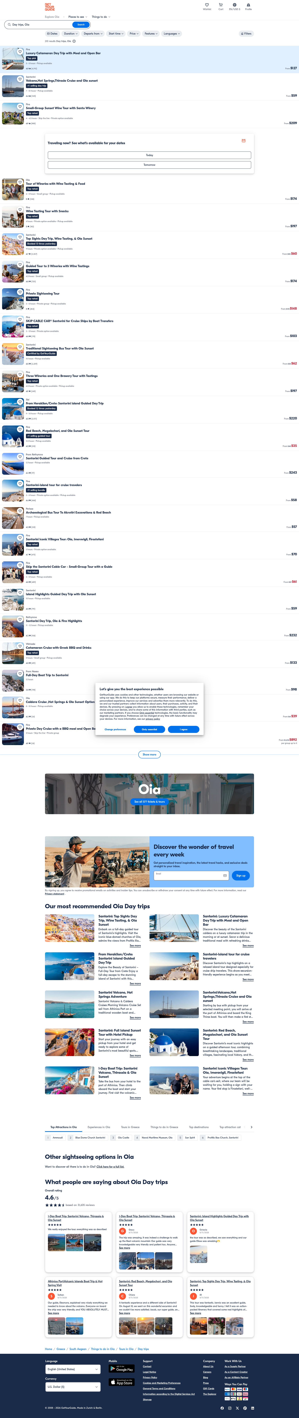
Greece (61, 1349)
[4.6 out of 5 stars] (55, 1205)
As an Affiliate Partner (236, 1377)
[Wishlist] (207, 5)
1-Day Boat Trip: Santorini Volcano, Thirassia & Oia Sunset (76, 1218)
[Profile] (248, 5)
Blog (205, 1377)
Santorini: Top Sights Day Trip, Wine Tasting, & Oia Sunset (220, 1283)
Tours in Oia (126, 1349)
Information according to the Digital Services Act (169, 1394)
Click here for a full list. (110, 1166)
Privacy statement (54, 893)
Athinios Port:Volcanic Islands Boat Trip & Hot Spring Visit (75, 1283)
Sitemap (147, 1399)
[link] (149, 59)
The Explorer (209, 1394)
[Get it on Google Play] (122, 1369)
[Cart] (221, 5)
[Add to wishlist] (20, 52)
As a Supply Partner (235, 1366)
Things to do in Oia (103, 1349)
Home (48, 1349)
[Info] (74, 41)
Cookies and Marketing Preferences (161, 1383)
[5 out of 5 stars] (78, 1224)
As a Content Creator (236, 1372)
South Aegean (78, 1349)
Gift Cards (208, 1388)
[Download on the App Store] (122, 1382)
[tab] (63, 1127)
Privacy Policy (150, 1377)
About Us (208, 1366)
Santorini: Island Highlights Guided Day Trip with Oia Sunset (219, 1218)
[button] (149, 59)
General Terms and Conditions (159, 1388)
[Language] (234, 5)
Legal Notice (149, 1372)
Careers (207, 1372)
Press (206, 1383)
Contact (147, 1366)
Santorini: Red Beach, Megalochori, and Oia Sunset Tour (145, 1283)
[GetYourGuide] (50, 6)
